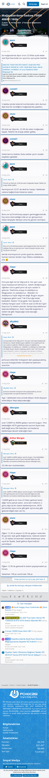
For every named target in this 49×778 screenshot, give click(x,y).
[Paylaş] (43, 51)
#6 (46, 210)
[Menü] (3, 4)
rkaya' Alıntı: (7, 337)
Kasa (6, 636)
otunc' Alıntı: (7, 180)
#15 (46, 562)
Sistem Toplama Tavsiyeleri (14, 628)
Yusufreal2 (39, 752)
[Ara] (24, 4)
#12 (46, 449)
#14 (46, 529)
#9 (46, 333)
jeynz (6, 23)
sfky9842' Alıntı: (8, 388)
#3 (46, 125)
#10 (46, 384)
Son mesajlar (26, 603)
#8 (46, 278)
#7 (46, 238)
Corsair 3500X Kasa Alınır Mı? (18, 631)
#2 (46, 100)
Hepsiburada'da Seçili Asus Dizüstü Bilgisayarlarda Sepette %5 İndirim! (24, 640)
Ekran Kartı (9, 662)
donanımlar (14, 711)
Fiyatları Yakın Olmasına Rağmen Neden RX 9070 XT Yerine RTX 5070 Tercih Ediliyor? (24, 653)
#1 (46, 51)
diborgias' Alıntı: (8, 454)
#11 (46, 419)
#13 (46, 484)
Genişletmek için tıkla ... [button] (24, 356)
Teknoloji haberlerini (12, 708)
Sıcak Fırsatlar (9, 614)
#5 (46, 175)
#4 (46, 150)
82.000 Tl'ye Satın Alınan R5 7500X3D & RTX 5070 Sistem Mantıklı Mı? (25, 619)
